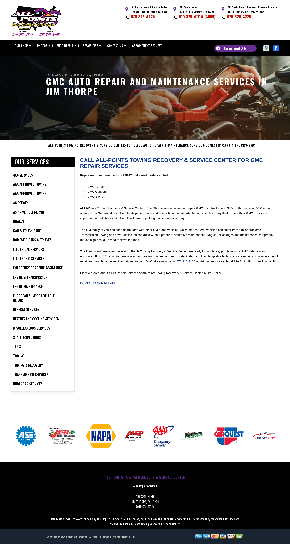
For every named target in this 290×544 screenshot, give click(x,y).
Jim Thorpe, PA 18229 (93, 75)
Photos (42, 45)
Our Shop (21, 45)
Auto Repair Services (145, 486)
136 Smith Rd (72, 75)
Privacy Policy (128, 536)
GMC (251, 145)
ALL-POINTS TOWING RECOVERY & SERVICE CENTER (86, 145)
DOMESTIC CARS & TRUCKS (226, 145)
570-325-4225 (143, 16)
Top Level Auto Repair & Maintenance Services (165, 145)
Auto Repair (65, 45)
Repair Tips (90, 45)
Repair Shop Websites (77, 536)
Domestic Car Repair (97, 283)
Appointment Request (147, 45)
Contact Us (115, 45)
